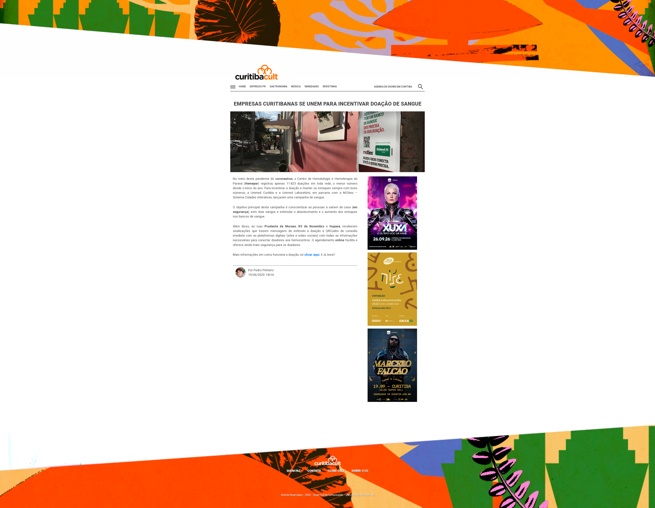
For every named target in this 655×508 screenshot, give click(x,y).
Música (296, 86)
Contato (314, 470)
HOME (242, 86)
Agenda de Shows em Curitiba (393, 86)
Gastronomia (278, 86)
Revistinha (330, 86)
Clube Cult (336, 470)
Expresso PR (258, 86)
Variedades (311, 86)
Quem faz (294, 470)
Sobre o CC (360, 470)
